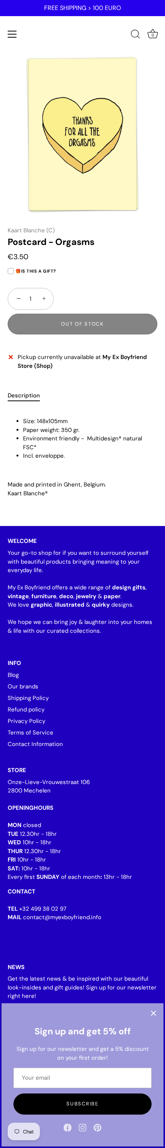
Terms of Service (30, 732)
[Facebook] (67, 1127)
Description (24, 395)
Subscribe (82, 1103)
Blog (13, 675)
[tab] (28, 395)
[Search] (135, 35)
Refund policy (26, 709)
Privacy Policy (26, 721)
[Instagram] (82, 1127)
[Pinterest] (97, 1127)
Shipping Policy (28, 698)
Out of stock (82, 324)
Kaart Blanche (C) (31, 230)
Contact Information (35, 744)
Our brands (23, 686)
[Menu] (12, 34)
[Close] (153, 1013)
